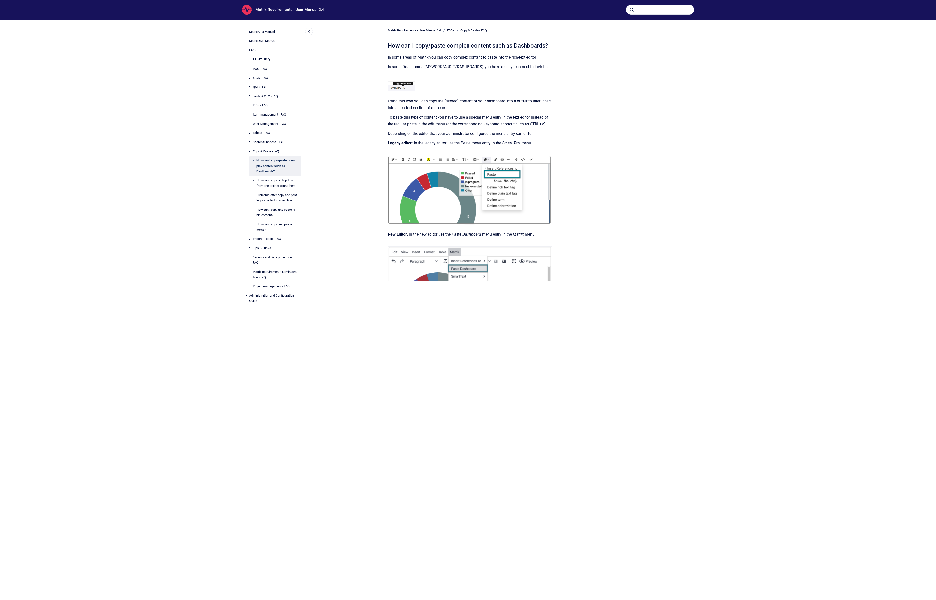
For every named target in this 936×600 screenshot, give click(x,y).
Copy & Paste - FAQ (266, 151)
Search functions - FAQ (268, 142)
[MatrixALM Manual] (246, 32)
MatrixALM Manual (262, 32)
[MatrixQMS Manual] (246, 41)
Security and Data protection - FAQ (273, 259)
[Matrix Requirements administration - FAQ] (250, 272)
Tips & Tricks (262, 248)
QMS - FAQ (260, 87)
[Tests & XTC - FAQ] (250, 96)
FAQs (252, 50)
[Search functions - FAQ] (250, 142)
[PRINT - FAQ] (250, 59)
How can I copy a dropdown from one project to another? (275, 183)
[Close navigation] (309, 31)
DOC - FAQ (260, 68)
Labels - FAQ (261, 133)
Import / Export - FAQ (267, 238)
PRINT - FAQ (261, 59)
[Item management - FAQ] (250, 115)
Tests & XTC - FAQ (265, 96)
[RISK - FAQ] (250, 105)
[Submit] (631, 10)
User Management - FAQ (269, 124)
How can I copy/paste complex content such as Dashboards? (275, 166)
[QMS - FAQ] (250, 87)
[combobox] (660, 9)
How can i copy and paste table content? (276, 212)
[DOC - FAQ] (250, 68)
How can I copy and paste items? (274, 226)
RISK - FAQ (260, 105)
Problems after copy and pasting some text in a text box (277, 197)
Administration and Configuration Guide (271, 298)
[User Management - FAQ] (250, 124)
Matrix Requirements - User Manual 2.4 (289, 9)
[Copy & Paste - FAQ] (250, 151)
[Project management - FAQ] (250, 286)
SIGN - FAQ (260, 78)
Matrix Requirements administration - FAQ (275, 274)
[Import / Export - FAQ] (250, 239)
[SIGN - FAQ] (250, 78)
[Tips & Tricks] (250, 248)
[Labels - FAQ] (250, 133)
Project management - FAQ (271, 286)
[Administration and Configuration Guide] (246, 296)
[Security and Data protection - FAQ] (250, 257)
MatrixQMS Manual (262, 41)
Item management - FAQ (269, 114)
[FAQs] (246, 50)
